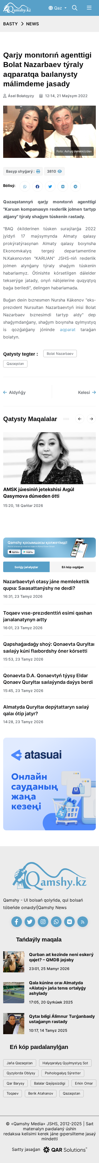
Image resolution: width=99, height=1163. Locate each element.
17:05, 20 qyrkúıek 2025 (51, 1002)
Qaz (58, 8)
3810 (52, 171)
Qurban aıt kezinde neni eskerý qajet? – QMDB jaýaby (61, 957)
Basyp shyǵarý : (20, 171)
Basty (10, 23)
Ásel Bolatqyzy (21, 95)
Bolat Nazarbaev (60, 353)
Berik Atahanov (40, 1093)
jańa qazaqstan (20, 1063)
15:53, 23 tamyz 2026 (23, 659)
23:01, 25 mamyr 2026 (49, 968)
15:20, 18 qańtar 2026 (23, 505)
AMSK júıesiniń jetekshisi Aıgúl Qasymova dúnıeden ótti (38, 493)
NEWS (32, 23)
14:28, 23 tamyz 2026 (23, 721)
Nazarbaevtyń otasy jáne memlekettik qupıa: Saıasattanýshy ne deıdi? (46, 585)
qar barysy (15, 1083)
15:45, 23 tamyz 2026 (23, 690)
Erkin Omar (84, 1083)
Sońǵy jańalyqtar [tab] (26, 567)
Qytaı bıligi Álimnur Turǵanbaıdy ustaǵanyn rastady (62, 1019)
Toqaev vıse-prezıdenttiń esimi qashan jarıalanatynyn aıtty (47, 616)
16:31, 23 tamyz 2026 (23, 596)
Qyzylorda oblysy (21, 1073)
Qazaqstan (15, 363)
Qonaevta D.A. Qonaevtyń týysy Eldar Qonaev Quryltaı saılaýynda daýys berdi (48, 679)
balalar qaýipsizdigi (49, 1083)
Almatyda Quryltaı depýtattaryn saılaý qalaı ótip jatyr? (46, 710)
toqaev (12, 1093)
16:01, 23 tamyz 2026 (23, 627)
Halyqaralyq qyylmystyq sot (65, 1063)
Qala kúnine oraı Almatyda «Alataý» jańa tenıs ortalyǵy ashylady (57, 988)
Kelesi (84, 392)
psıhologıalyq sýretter (63, 1073)
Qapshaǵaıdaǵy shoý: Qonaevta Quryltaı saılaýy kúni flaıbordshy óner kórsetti (49, 647)
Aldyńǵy (17, 392)
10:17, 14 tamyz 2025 (48, 1030)
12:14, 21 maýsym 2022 (66, 95)
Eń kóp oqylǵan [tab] (73, 567)
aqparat (68, 329)
